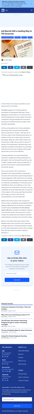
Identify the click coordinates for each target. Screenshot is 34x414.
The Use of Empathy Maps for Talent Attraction (16, 330)
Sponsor (21, 354)
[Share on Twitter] (17, 67)
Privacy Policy (22, 374)
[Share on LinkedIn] (4, 67)
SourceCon (6, 367)
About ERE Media (23, 351)
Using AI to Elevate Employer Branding (14, 336)
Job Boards (17, 37)
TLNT (4, 360)
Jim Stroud (4, 311)
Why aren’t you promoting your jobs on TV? (15, 315)
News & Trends (26, 72)
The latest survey (6, 110)
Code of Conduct (23, 380)
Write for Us (22, 361)
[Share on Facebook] (11, 67)
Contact (20, 357)
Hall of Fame (22, 364)
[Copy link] (30, 67)
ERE (3, 351)
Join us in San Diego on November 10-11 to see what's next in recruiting (14, 4)
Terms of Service (23, 377)
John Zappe (9, 60)
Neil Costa (4, 326)
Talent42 (5, 375)
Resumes (24, 37)
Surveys (30, 37)
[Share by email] (23, 67)
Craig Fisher (4, 332)
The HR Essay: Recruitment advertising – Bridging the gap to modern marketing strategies (14, 322)
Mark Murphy (5, 338)
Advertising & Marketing (7, 37)
